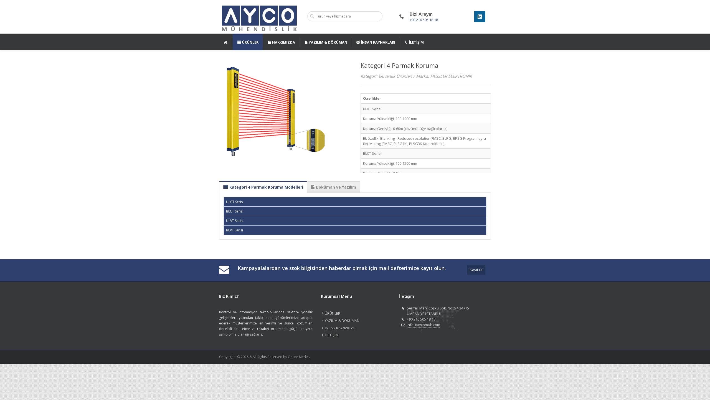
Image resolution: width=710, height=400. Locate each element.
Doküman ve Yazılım (336, 187)
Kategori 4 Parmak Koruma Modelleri (266, 187)
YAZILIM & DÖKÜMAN (342, 320)
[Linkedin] (479, 16)
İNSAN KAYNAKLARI (340, 327)
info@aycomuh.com (423, 324)
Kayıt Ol (476, 269)
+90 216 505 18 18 (423, 19)
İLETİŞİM (332, 335)
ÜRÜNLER (332, 313)
